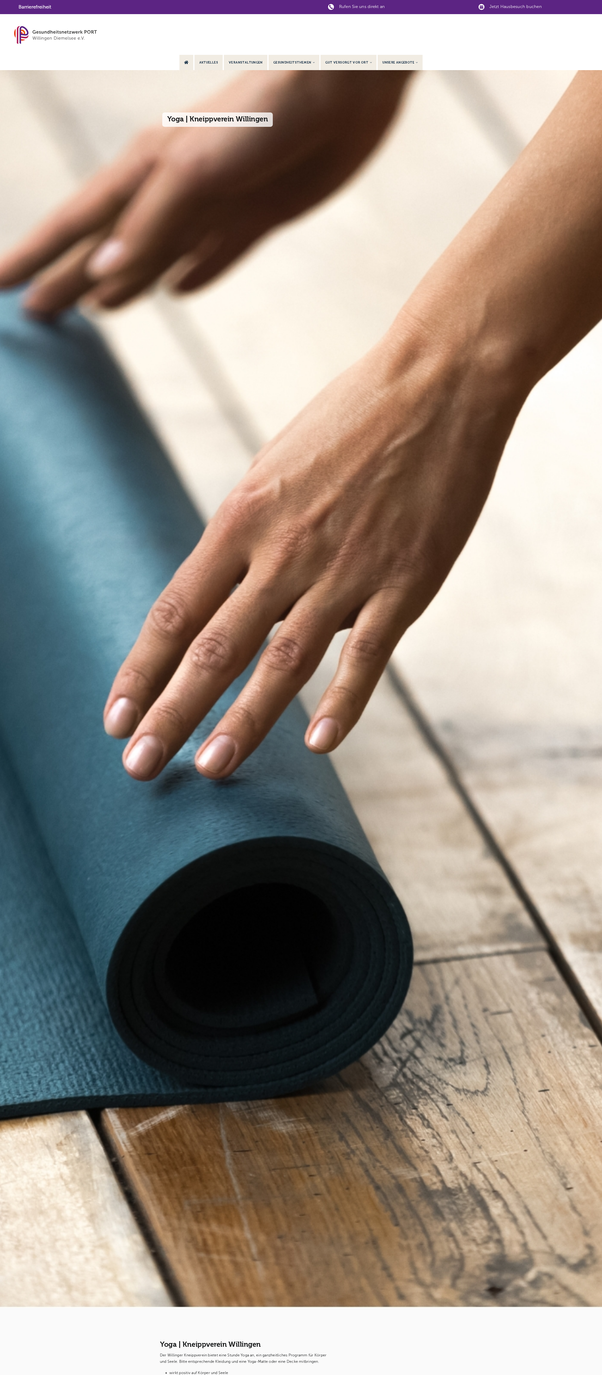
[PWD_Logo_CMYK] (55, 28)
